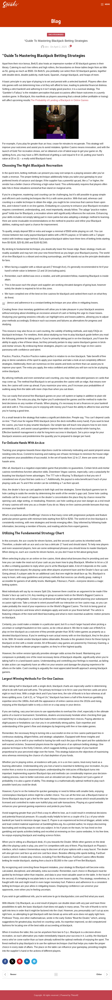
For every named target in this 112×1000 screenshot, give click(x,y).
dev (47, 47)
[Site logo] (10, 4)
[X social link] (12, 961)
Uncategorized (56, 35)
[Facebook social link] (5, 961)
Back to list (56, 974)
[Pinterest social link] (20, 961)
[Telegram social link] (34, 961)
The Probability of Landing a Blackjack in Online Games (59, 100)
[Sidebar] (3, 303)
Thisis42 (74, 995)
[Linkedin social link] (27, 961)
